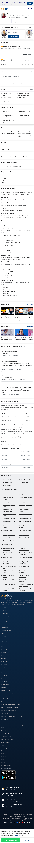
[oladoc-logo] (4, 8)
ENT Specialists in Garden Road (9, 571)
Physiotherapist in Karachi (7, 531)
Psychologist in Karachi (9, 535)
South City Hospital (6, 713)
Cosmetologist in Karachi (25, 505)
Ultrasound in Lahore (6, 742)
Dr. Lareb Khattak (23, 482)
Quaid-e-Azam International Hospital (10, 704)
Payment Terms (6, 622)
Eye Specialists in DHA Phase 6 (8, 589)
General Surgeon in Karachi (24, 510)
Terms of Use (5, 627)
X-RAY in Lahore (5, 733)
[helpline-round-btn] (28, 8)
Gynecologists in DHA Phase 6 (8, 576)
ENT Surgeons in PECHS (9, 584)
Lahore (3, 647)
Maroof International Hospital (8, 710)
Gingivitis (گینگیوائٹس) (24, 115)
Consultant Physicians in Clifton (9, 553)
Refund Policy (5, 619)
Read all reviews (17, 83)
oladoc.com (25, 818)
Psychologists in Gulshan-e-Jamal (26, 571)
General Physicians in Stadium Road (8, 549)
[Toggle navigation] (32, 8)
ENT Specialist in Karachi (25, 521)
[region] (17, 314)
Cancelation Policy (6, 630)
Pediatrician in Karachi (9, 518)
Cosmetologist (5, 149)
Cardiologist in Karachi (25, 518)
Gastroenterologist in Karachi (8, 526)
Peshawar (3, 658)
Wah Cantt (4, 675)
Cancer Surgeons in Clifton (8, 558)
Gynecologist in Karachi (25, 497)
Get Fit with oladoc (6, 765)
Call (28, 840)
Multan (3, 655)
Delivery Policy (5, 616)
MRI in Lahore (4, 730)
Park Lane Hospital (6, 719)
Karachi (11, 299)
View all (31, 27)
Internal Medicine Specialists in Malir (24, 549)
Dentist (4, 147)
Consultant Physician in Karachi (9, 505)
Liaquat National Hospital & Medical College (12, 725)
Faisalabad (4, 664)
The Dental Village (8, 59)
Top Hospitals (4, 681)
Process (4, 636)
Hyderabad (4, 678)
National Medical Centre (7, 722)
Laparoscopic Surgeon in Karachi (9, 514)
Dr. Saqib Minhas (7, 485)
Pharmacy (3, 756)
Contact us (4, 624)
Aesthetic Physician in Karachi (25, 526)
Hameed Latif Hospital (7, 687)
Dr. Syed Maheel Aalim (25, 479)
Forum (3, 751)
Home (2, 299)
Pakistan (6, 299)
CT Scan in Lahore (6, 736)
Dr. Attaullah (11, 31)
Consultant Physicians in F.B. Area (25, 580)
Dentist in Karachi (7, 493)
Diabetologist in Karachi (25, 514)
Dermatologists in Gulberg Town (24, 576)
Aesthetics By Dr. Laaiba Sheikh (11, 46)
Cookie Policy (17, 835)
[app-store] (8, 772)
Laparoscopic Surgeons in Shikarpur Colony (26, 585)
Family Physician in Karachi (8, 498)
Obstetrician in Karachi (9, 502)
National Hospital (5, 690)
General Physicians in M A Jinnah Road (26, 553)
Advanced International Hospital (9, 707)
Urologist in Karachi (24, 535)
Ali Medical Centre (6, 699)
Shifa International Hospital (8, 702)
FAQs (3, 633)
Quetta (3, 673)
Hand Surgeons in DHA (8, 580)
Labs (2, 759)
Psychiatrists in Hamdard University (25, 589)
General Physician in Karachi (24, 493)
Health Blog (4, 748)
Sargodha (3, 667)
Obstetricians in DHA (24, 566)
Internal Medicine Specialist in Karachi (8, 510)
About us (4, 610)
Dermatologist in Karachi (25, 502)
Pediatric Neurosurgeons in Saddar (25, 558)
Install (29, 3)
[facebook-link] (17, 822)
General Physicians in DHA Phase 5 (8, 562)
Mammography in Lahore (7, 739)
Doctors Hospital (5, 684)
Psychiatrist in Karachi (9, 538)
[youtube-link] (22, 822)
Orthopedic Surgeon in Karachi (9, 522)
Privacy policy (5, 613)
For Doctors (4, 754)
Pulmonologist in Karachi (25, 538)
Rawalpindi (4, 652)
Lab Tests (3, 762)
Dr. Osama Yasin (7, 479)
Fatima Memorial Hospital (7, 693)
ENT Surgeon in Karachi (25, 530)
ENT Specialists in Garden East (9, 567)
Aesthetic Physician (23, 147)
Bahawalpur (4, 670)
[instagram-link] (19, 822)
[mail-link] (24, 822)
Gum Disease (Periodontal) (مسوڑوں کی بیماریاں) (9, 120)
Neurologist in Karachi (8, 540)
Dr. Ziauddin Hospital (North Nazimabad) (11, 716)
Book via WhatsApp (11, 840)
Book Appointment (13, 36)
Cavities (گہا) (6, 111)
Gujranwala (4, 661)
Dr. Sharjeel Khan (7, 482)
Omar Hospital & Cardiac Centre (9, 696)
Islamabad (4, 649)
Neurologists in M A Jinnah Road (24, 562)
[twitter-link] (14, 822)
